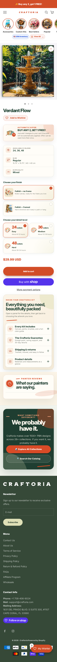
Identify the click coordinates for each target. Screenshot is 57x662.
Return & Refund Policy (15, 566)
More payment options (28, 289)
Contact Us (9, 540)
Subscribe (13, 522)
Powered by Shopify (36, 640)
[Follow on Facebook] (4, 631)
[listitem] (8, 25)
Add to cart (28, 271)
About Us (8, 545)
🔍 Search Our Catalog (28, 458)
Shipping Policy (11, 561)
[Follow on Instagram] (13, 631)
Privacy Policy (10, 556)
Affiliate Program (11, 577)
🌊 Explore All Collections (28, 449)
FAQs (6, 571)
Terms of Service (12, 550)
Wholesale (8, 582)
